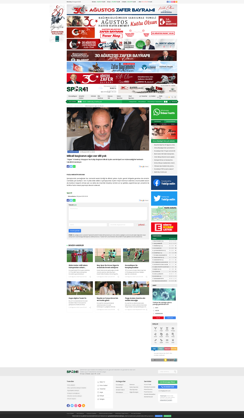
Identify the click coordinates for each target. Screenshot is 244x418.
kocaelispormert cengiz (152, 101)
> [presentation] (80, 101)
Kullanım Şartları (91, 413)
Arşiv (101, 392)
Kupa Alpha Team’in (77, 298)
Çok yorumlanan (170, 121)
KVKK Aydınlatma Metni (105, 413)
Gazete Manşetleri (149, 394)
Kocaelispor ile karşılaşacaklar (131, 266)
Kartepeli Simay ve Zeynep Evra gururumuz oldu (163, 160)
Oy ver (158, 318)
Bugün (155, 124)
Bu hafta (164, 124)
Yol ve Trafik (147, 384)
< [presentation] (164, 101)
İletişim (101, 399)
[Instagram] (172, 2)
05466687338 (168, 387)
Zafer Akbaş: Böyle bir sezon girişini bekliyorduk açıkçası (164, 157)
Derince (132, 384)
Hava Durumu (148, 389)
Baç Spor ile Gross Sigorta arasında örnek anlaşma (108, 266)
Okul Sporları (131, 97)
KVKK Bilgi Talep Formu (121, 413)
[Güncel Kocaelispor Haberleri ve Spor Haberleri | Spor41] (77, 88)
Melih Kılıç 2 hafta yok (160, 172)
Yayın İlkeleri (70, 413)
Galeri (153, 96)
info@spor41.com (165, 391)
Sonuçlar (170, 318)
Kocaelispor (73, 96)
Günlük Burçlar (148, 397)
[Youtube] (174, 2)
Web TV (160, 97)
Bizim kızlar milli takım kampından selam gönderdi (78, 266)
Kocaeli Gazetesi (136, 413)
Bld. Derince (100, 97)
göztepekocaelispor (73, 390)
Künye (101, 396)
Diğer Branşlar (134, 392)
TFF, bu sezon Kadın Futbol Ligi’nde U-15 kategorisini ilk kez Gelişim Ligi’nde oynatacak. (135, 272)
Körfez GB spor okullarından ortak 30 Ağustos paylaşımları (164, 163)
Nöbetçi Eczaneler (149, 387)
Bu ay (172, 124)
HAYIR (157, 310)
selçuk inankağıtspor (73, 393)
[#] (72, 372)
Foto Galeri (103, 385)
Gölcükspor (119, 392)
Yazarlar (144, 96)
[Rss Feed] (176, 2)
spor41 (141, 101)
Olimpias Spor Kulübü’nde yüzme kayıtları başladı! (164, 166)
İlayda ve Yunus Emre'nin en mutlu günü (107, 299)
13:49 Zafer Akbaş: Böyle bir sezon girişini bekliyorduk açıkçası (103, 102)
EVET (156, 308)
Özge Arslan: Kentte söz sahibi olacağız (135, 299)
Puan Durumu (148, 392)
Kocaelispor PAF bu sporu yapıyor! (164, 169)
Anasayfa (70, 106)
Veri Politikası (80, 413)
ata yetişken (71, 385)
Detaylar (158, 416)
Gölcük (93, 96)
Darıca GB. (110, 97)
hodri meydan (71, 398)
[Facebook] (168, 2)
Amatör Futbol (81, 97)
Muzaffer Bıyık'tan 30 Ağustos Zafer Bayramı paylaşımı (164, 145)
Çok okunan (157, 121)
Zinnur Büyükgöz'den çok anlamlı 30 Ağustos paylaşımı (164, 148)
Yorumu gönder (75, 231)
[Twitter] (170, 2)
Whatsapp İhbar (168, 382)
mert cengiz (133, 101)
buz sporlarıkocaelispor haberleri (76, 388)
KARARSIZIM (159, 313)
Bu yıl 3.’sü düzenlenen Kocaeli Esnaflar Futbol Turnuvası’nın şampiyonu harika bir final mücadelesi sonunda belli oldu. (78, 303)
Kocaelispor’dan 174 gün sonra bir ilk (163, 141)
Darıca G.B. (119, 387)
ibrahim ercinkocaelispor (74, 396)
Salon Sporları (119, 97)
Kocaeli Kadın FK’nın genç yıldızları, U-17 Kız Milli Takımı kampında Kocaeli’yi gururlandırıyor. (79, 272)
